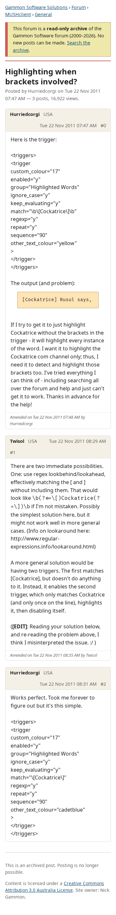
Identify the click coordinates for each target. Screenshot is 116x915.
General (43, 14)
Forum (79, 7)
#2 (103, 684)
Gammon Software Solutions (36, 7)
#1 (12, 452)
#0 (103, 125)
